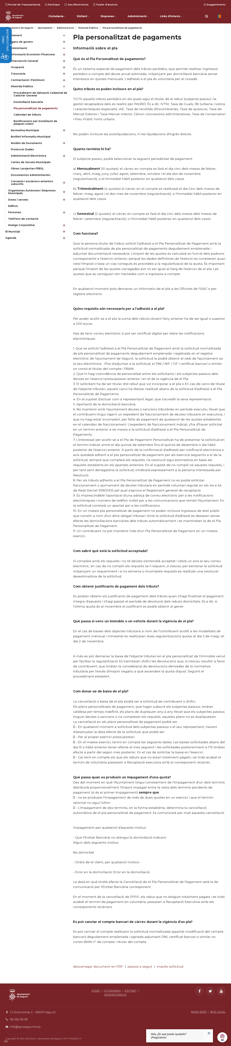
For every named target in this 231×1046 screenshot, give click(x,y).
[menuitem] (36, 130)
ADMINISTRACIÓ (115, 994)
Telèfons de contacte (23, 218)
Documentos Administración (30, 175)
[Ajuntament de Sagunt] (14, 16)
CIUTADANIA (112, 990)
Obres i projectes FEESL (27, 168)
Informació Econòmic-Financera (33, 54)
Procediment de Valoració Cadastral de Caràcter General (40, 94)
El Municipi (12, 231)
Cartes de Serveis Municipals (31, 162)
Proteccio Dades (22, 149)
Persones (14, 212)
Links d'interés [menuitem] (170, 16)
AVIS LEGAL (218, 1012)
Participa (53, 4)
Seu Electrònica (77, 4)
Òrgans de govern (20, 41)
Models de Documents (26, 143)
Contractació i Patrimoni (27, 80)
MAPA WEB (198, 1012)
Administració (17, 48)
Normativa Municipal (25, 130)
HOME (95, 990)
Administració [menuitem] (137, 16)
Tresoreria (18, 73)
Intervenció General (24, 61)
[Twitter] (210, 991)
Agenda (10, 238)
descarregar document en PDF (98, 966)
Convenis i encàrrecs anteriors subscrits (32, 183)
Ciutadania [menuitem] (56, 16)
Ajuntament (13, 35)
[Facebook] (199, 991)
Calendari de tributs (27, 114)
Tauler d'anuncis (106, 4)
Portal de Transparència (23, 4)
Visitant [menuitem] (82, 16)
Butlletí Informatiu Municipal (30, 136)
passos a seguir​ (140, 966)
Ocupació (17, 67)
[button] (206, 16)
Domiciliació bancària (28, 102)
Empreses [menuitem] (108, 16)
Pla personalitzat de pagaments (36, 108)
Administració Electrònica (28, 155)
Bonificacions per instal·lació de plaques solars (35, 122)
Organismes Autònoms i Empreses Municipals (32, 192)
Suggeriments (216, 4)
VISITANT (130, 990)
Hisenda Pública (22, 86)
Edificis (13, 206)
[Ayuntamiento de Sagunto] (19, 1004)
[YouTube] (221, 991)
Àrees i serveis (18, 199)
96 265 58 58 (19, 1019)
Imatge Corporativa (21, 225)
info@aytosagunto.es (25, 1027)
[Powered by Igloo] (5, 1041)
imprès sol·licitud (170, 966)
